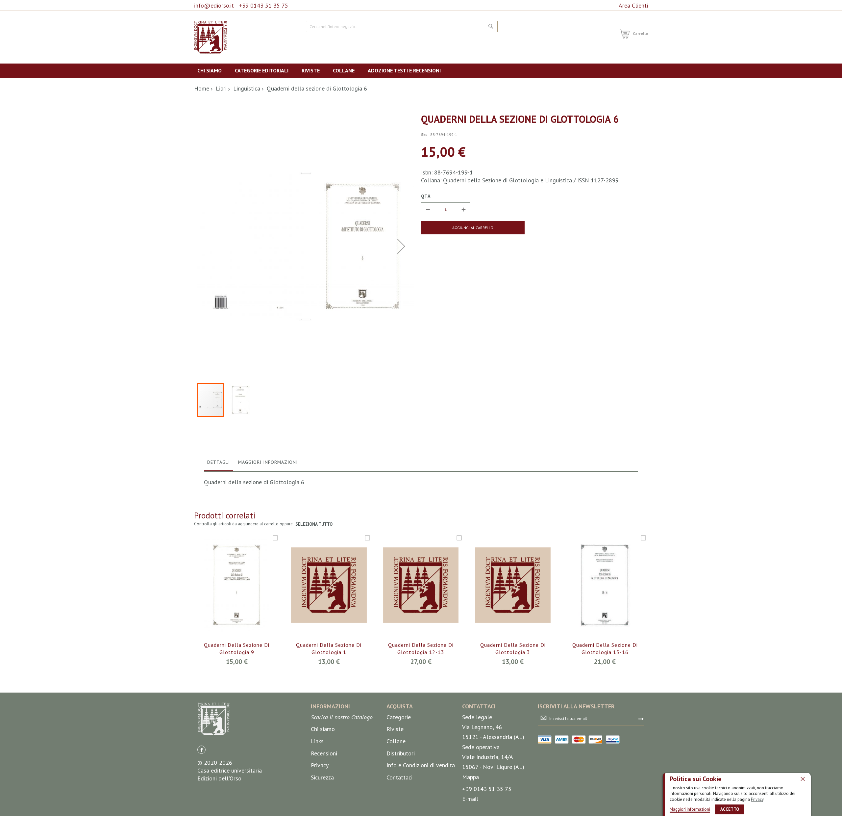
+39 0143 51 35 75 (263, 5)
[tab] (218, 463)
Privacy (757, 799)
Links (317, 741)
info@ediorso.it (214, 5)
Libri (221, 88)
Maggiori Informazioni (268, 462)
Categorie (398, 717)
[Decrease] (427, 209)
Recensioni (324, 753)
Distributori (400, 753)
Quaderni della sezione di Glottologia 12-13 (421, 648)
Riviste (395, 729)
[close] (802, 779)
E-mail (470, 799)
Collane (396, 741)
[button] (401, 246)
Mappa (470, 777)
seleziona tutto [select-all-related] (314, 524)
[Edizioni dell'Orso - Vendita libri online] (210, 37)
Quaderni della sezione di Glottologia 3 (513, 648)
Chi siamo (323, 729)
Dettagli (218, 462)
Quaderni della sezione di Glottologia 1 (328, 648)
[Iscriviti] (641, 718)
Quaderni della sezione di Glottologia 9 (236, 648)
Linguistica (246, 88)
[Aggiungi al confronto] (244, 594)
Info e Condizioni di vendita (420, 765)
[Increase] (463, 209)
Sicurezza (322, 777)
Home (201, 88)
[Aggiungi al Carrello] (229, 594)
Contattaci (399, 777)
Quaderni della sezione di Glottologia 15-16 (605, 648)
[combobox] (402, 26)
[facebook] (201, 750)
